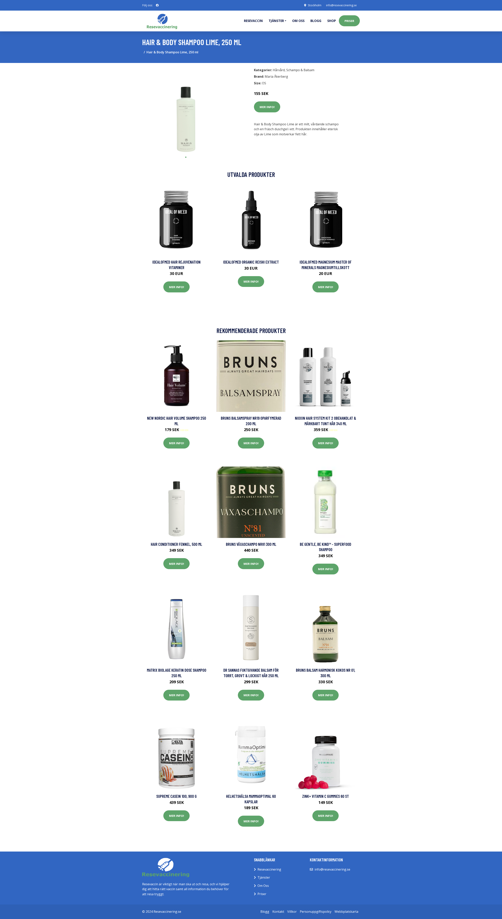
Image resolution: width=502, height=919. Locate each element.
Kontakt (278, 911)
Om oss (298, 21)
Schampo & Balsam (300, 70)
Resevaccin (253, 21)
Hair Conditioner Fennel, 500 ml (176, 544)
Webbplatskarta (346, 911)
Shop (331, 21)
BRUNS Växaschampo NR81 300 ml (251, 544)
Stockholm (314, 5)
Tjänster (263, 877)
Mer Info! (267, 107)
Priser (349, 21)
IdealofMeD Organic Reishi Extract (251, 261)
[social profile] (157, 5)
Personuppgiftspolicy (315, 911)
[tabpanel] (185, 109)
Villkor (292, 911)
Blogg (315, 21)
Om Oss (263, 886)
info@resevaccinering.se (341, 5)
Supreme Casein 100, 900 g (176, 796)
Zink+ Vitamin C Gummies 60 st (325, 796)
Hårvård (279, 70)
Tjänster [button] (276, 21)
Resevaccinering (269, 869)
